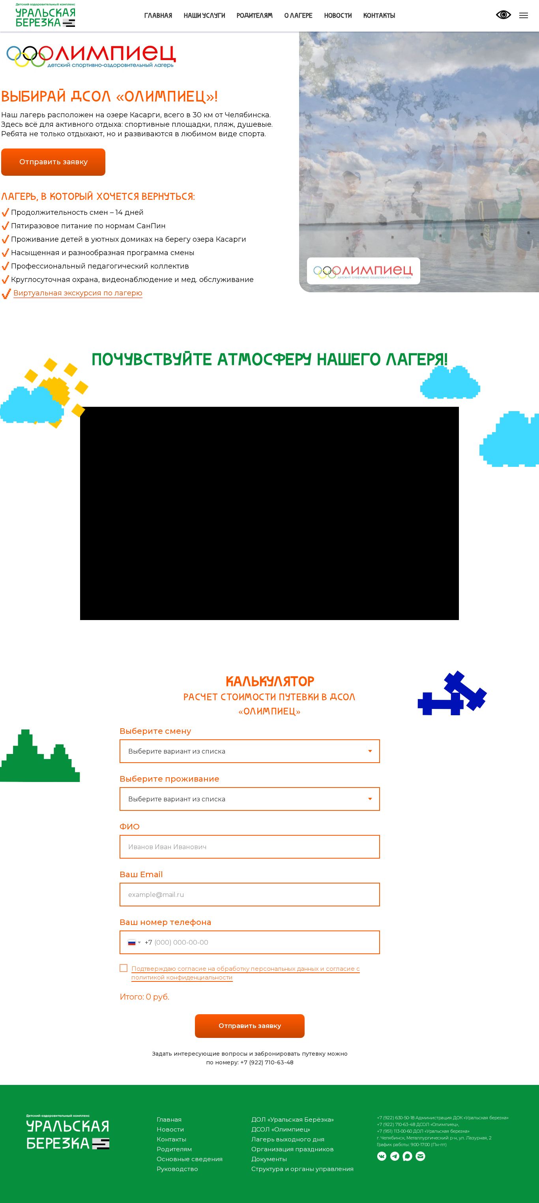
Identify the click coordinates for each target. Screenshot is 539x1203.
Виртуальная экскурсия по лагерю (77, 293)
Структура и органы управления (302, 1169)
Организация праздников (292, 1149)
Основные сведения (190, 1159)
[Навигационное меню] (523, 15)
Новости (338, 16)
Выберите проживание (169, 779)
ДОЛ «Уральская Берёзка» (292, 1119)
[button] (53, 162)
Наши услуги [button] (204, 16)
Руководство (177, 1169)
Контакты (379, 16)
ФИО (130, 826)
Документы (269, 1159)
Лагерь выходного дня (287, 1139)
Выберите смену (155, 731)
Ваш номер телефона (165, 922)
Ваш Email (141, 874)
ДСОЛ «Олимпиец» (280, 1129)
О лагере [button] (298, 16)
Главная (158, 16)
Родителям (255, 16)
